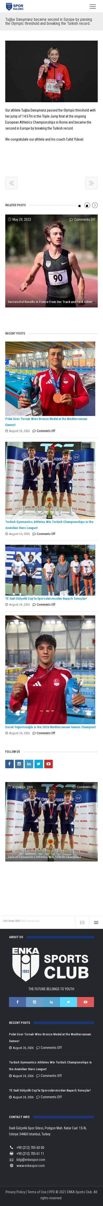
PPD (52, 1192)
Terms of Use (37, 1192)
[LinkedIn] (29, 764)
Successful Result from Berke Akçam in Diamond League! (47, 312)
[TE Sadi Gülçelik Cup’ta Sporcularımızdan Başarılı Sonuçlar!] (50, 570)
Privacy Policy (15, 1192)
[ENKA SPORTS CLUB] (15, 6)
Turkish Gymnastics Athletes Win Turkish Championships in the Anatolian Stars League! (53, 857)
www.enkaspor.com (30, 1166)
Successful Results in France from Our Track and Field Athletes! (52, 302)
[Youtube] (48, 764)
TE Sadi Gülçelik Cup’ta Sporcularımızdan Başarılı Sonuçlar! (46, 598)
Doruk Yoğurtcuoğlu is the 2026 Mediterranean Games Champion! (50, 727)
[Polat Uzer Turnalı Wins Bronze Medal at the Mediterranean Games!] (50, 379)
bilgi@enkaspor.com (30, 1160)
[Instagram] (19, 764)
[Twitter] (38, 764)
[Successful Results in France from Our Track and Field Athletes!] (51, 260)
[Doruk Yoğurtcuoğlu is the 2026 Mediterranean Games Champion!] (50, 669)
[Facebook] (9, 764)
